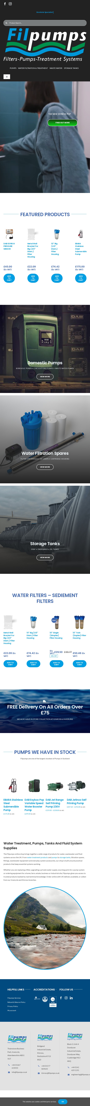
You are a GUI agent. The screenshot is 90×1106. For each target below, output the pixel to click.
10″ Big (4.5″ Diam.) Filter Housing (55, 249)
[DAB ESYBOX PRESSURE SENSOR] (9, 230)
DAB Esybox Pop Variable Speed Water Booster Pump (34, 805)
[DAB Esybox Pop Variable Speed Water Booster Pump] (34, 777)
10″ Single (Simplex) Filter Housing (56, 635)
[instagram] (10, 3)
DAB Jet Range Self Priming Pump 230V (55, 803)
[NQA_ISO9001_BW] (52, 997)
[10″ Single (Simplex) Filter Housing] (56, 616)
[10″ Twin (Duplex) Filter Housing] (79, 616)
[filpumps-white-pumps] (45, 29)
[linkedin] (71, 997)
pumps (54, 857)
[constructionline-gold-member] (37, 997)
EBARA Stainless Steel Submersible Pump (13, 805)
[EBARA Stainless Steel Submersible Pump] (80, 230)
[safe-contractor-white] (45, 997)
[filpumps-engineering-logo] (74, 1034)
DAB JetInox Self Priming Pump (76, 801)
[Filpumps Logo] (17, 1036)
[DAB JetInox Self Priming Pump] (76, 777)
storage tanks (65, 857)
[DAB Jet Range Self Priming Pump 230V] (55, 777)
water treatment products (37, 857)
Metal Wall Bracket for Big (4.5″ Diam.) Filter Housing (32, 250)
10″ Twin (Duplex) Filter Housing (79, 635)
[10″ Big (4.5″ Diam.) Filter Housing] (57, 230)
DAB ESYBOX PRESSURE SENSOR (9, 246)
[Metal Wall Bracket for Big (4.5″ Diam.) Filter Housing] (33, 230)
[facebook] (5, 3)
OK (63, 1102)
